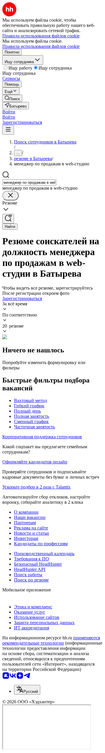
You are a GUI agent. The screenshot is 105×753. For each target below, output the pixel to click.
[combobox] (29, 182)
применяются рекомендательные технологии (51, 640)
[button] (8, 111)
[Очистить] (10, 195)
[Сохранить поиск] (8, 219)
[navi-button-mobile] (8, 130)
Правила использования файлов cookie (41, 46)
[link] (12, 98)
